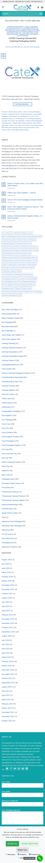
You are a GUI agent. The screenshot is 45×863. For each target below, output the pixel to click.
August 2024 (7, 636)
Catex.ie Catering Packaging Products (22, 27)
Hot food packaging (20, 285)
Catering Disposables (15, 26)
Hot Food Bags (7, 285)
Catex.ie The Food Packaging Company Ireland (24, 200)
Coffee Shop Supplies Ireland (11, 271)
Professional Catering (10, 492)
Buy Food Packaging (8, 236)
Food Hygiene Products (11, 436)
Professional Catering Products (12, 292)
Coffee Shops (7, 403)
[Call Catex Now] (40, 858)
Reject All (22, 850)
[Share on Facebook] (11, 769)
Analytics (23, 854)
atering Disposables (9, 314)
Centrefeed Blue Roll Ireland (12, 377)
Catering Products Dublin (10, 247)
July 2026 (5, 564)
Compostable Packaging (29, 29)
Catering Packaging (29, 240)
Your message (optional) (11, 810)
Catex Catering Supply (25, 123)
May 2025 (6, 606)
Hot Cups (5, 449)
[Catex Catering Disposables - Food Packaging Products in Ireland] (22, 7)
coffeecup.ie (6, 407)
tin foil (20, 295)
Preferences (35, 854)
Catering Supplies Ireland (10, 261)
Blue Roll (18, 233)
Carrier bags (21, 236)
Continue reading (22, 104)
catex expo (5, 125)
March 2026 (6, 572)
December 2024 (8, 619)
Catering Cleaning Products (12, 347)
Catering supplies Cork (23, 254)
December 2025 (8, 585)
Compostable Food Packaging (12, 274)
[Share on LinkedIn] (27, 769)
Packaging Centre (7, 288)
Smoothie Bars (12, 34)
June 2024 (6, 644)
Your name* (6, 782)
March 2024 (6, 657)
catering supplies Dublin (10, 257)
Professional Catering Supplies (13, 500)
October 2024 (7, 627)
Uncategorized (22, 36)
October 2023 (7, 678)
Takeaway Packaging (9, 295)
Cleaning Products (30, 28)
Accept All (12, 844)
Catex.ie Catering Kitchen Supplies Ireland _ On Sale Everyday (25, 217)
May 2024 (6, 649)
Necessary (11, 854)
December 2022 (8, 712)
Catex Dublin (37, 123)
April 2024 (6, 653)
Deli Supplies (10, 30)
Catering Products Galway (29, 247)
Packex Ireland (26, 288)
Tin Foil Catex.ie (8, 534)
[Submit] (41, 14)
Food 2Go (5, 428)
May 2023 (6, 691)
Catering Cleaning (8, 343)
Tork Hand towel (8, 538)
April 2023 (6, 695)
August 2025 (7, 598)
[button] (3, 7)
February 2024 (7, 661)
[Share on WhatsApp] (7, 769)
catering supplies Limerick (29, 261)
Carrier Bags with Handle (11, 335)
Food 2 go (21, 278)
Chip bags (5, 268)
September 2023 (8, 682)
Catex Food (13, 125)
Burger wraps (27, 233)
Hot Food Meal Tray (9, 453)
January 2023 (7, 708)
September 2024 (8, 632)
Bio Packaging (7, 322)
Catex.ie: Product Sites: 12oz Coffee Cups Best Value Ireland (25, 185)
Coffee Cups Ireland (27, 268)
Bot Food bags (7, 330)
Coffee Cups (15, 268)
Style (4, 517)
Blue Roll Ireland (8, 326)
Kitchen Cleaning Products (11, 462)
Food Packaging (27, 32)
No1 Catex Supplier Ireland (14, 127)
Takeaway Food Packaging (32, 292)
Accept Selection (30, 844)
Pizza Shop (34, 33)
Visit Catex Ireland (29, 127)
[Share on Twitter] (15, 769)
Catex (4, 264)
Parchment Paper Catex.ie (11, 483)
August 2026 (7, 559)
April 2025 (6, 610)
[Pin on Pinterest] (23, 769)
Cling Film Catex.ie (9, 394)
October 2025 (7, 593)
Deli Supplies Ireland (9, 278)
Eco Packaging (21, 30)
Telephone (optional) (10, 801)
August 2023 (7, 687)
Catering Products (8, 243)
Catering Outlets (8, 360)
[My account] (38, 7)
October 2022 (7, 721)
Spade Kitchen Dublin (10, 513)
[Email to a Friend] (19, 769)
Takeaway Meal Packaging (28, 34)
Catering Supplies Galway (28, 257)
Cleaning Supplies (13, 29)
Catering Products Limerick (29, 250)
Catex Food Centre (23, 125)
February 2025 (7, 615)
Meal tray (32, 285)
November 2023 (8, 674)
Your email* (6, 791)
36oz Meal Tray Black (10, 309)
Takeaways (6, 530)
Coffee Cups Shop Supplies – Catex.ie (21, 193)
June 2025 (6, 602)
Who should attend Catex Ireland (18, 130)
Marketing (24, 858)
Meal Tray (5, 466)
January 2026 (7, 581)
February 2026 (7, 576)
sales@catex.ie (11, 165)
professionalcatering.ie (10, 504)
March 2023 (6, 699)
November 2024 (8, 623)
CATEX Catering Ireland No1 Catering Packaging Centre (22, 40)
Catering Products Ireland (10, 250)
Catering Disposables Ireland (11, 240)
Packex (18, 288)
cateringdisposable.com (10, 364)
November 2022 (8, 716)
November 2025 (8, 589)
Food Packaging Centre (9, 281)
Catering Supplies (8, 254)
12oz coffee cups (7, 233)
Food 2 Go (31, 30)
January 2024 (7, 665)
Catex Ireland (34, 47)
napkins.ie (5, 470)
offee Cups (6, 475)
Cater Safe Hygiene (9, 339)
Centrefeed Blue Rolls (10, 381)
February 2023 (7, 704)
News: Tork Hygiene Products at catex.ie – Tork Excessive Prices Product (25, 208)
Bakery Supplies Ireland (11, 318)
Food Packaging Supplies (33, 119)
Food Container (7, 432)
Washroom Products (9, 547)
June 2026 (6, 568)
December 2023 (8, 670)
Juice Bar (25, 33)
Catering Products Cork (23, 243)
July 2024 (5, 640)
